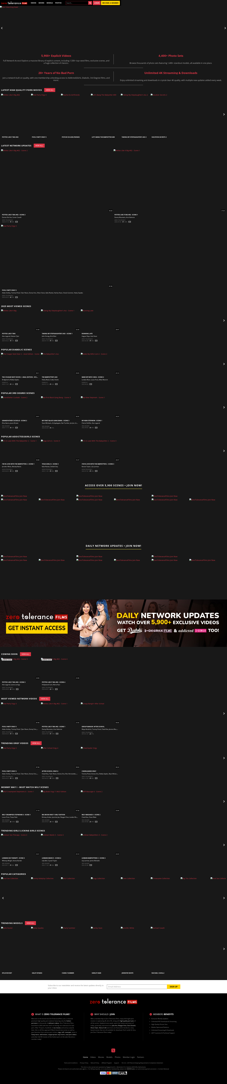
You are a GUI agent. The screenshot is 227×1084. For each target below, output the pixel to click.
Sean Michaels (46, 423)
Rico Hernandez (70, 774)
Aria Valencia (130, 217)
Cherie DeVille (86, 423)
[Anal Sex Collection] (16, 898)
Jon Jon (72, 423)
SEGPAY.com (131, 1069)
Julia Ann (115, 1026)
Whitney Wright (7, 861)
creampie (68, 1032)
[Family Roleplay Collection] (45, 898)
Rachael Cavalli (158, 973)
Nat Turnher (65, 423)
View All (50, 90)
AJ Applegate (56, 423)
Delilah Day (54, 467)
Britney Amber (46, 817)
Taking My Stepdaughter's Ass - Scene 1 (57, 334)
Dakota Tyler (15, 336)
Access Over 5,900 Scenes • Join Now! (113, 485)
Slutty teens (35, 1035)
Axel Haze (93, 336)
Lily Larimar (95, 467)
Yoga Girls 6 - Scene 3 (50, 464)
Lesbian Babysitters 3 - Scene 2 (93, 858)
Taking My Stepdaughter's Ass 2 (134, 137)
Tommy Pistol (15, 293)
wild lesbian (43, 1035)
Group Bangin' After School (93, 727)
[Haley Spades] (45, 949)
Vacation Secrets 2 (159, 137)
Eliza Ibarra (5, 423)
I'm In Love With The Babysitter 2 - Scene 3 (98, 464)
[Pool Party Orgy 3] (45, 114)
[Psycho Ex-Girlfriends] (75, 114)
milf (62, 1032)
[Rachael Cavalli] (165, 949)
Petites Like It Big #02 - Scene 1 (126, 215)
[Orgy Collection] (105, 898)
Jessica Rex (112, 729)
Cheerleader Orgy (89, 771)
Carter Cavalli (16, 217)
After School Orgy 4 (50, 771)
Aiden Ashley (6, 293)
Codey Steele (54, 380)
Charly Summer (68, 293)
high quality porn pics (127, 1021)
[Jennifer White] (135, 949)
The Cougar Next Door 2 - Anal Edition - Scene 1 (21, 377)
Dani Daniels (131, 1026)
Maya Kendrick (86, 729)
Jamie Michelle (95, 861)
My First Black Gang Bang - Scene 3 (55, 421)
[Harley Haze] (105, 949)
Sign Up (173, 986)
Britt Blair (53, 336)
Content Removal (163, 1069)
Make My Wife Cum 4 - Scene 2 (93, 377)
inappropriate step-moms (56, 1035)
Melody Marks (16, 467)
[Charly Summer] (75, 949)
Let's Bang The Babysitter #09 (103, 137)
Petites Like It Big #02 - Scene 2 (13, 215)
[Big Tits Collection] (195, 898)
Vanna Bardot (17, 861)
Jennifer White (6, 467)
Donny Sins (32, 293)
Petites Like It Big (8, 334)
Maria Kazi (56, 685)
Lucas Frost (94, 380)
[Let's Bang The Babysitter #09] (105, 114)
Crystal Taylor (52, 861)
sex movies (57, 1028)
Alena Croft (102, 1028)
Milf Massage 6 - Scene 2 (91, 815)
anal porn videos (71, 1035)
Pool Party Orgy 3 (39, 137)
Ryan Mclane (113, 774)
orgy (59, 1032)
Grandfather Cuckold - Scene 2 (14, 421)
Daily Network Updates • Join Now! (113, 545)
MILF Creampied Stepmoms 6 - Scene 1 (16, 815)
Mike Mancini (103, 380)
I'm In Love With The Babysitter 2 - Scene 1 (18, 464)
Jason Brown (14, 423)
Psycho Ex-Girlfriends (71, 137)
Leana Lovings (15, 685)
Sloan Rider (92, 817)
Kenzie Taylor (86, 467)
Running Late (87, 334)
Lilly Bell (44, 861)
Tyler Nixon (24, 293)
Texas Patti (13, 817)
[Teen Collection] (135, 898)
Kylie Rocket (49, 293)
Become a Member (110, 3)
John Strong (45, 336)
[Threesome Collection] (165, 898)
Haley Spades (78, 293)
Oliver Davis (41, 293)
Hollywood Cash (47, 685)
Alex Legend (6, 336)
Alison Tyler (94, 1028)
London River (86, 380)
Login (96, 3)
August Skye (86, 336)
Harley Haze (58, 293)
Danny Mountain (119, 217)
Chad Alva (105, 729)
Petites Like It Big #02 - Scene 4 (53, 682)
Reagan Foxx (64, 817)
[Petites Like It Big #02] (16, 114)
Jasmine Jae (56, 817)
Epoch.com (68, 1069)
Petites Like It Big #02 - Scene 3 (13, 682)
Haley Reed (45, 380)
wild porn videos (53, 1023)
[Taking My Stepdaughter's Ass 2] (135, 114)
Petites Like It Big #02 (10, 137)
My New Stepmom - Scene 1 (92, 421)
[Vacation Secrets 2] (165, 114)
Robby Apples (14, 380)
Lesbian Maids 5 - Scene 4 (51, 858)
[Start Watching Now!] (60, 28)
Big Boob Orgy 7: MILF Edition (53, 815)
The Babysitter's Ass (49, 377)
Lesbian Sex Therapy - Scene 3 (13, 858)
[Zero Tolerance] (14, 3)
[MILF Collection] (75, 898)
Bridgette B (5, 380)
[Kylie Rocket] (16, 949)
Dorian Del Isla (7, 217)
